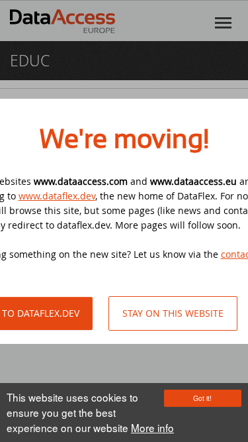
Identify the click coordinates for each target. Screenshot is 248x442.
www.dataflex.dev (57, 196)
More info (152, 427)
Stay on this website (173, 313)
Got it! (202, 398)
